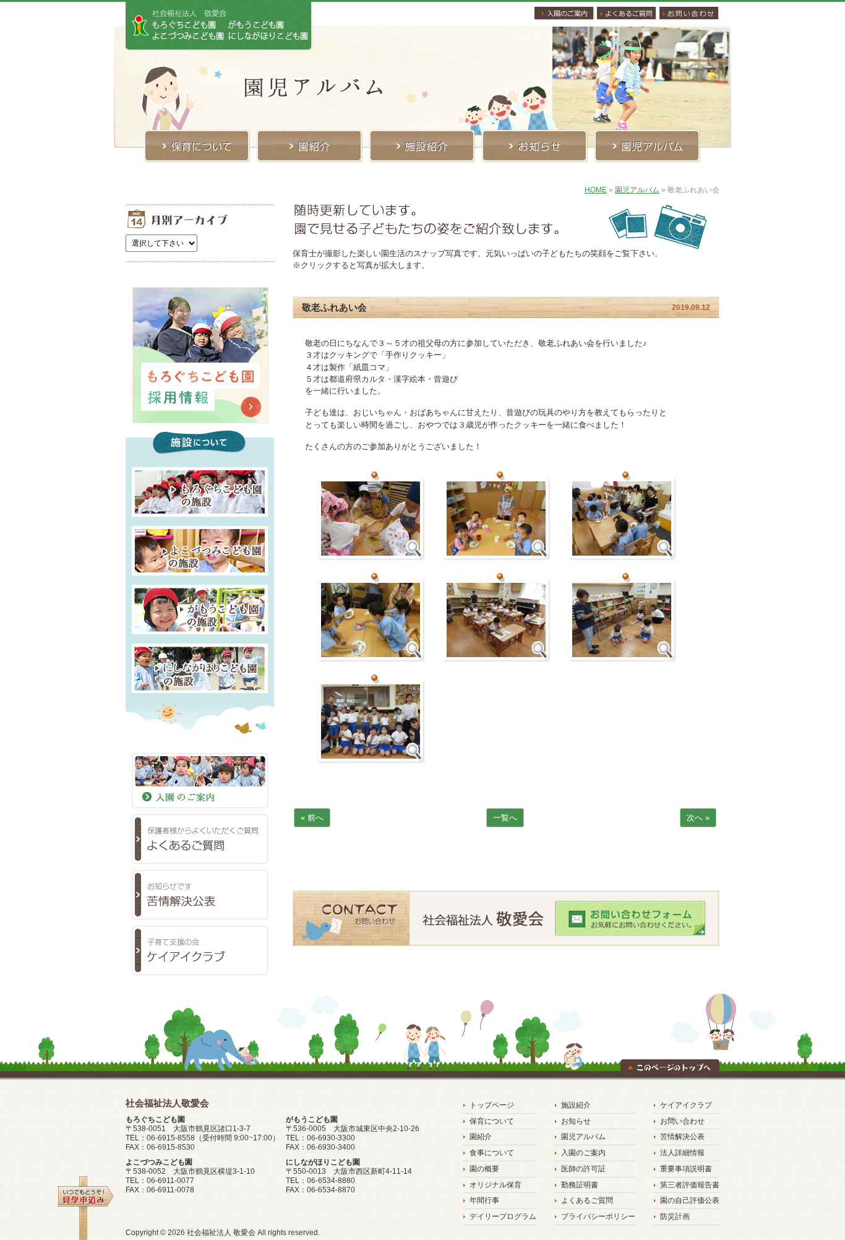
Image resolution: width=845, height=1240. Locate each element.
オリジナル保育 (495, 1185)
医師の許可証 (583, 1169)
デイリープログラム (503, 1216)
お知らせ (576, 1121)
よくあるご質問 (587, 1200)
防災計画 (675, 1216)
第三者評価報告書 (689, 1185)
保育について (492, 1121)
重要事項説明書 (686, 1169)
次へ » (698, 817)
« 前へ (312, 817)
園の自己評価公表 (689, 1200)
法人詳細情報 (682, 1152)
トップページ (492, 1105)
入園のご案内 (583, 1152)
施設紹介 (576, 1105)
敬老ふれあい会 (334, 307)
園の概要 (484, 1169)
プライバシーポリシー (598, 1216)
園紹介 (481, 1136)
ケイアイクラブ (686, 1105)
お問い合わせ (682, 1121)
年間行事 (484, 1200)
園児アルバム (637, 190)
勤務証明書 (579, 1185)
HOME (596, 190)
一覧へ (505, 817)
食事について (492, 1152)
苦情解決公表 (682, 1136)
